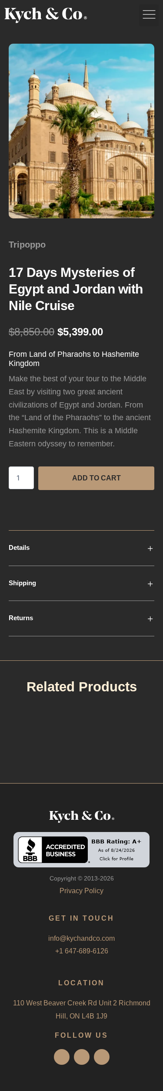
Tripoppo (27, 244)
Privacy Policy (81, 890)
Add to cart (96, 478)
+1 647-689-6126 (81, 951)
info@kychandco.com (81, 938)
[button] (149, 15)
